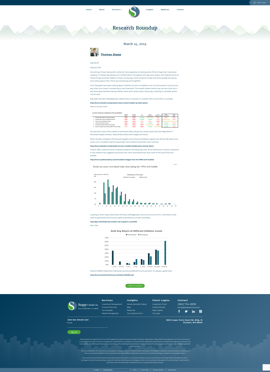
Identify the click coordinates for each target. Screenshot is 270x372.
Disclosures (172, 370)
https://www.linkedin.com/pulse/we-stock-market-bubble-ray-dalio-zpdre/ (119, 103)
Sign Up (74, 332)
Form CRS (145, 370)
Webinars (165, 10)
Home (89, 10)
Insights (149, 10)
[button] (117, 9)
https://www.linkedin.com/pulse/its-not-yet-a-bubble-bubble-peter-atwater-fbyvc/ (122, 146)
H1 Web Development (121, 370)
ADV (135, 370)
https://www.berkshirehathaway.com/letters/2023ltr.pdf (112, 275)
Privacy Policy (158, 370)
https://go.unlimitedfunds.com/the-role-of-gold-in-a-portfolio (113, 222)
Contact (180, 10)
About (102, 10)
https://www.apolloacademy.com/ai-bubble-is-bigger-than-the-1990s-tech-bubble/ (122, 159)
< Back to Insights (135, 285)
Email (70, 323)
